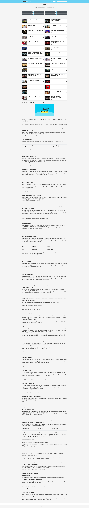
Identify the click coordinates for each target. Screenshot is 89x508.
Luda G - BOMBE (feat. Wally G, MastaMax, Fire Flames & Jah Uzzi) (58, 36)
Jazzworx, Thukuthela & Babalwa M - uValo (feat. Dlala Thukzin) (35, 47)
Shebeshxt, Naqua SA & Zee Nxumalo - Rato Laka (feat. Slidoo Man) (58, 75)
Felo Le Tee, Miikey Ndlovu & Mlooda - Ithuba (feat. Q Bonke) (35, 36)
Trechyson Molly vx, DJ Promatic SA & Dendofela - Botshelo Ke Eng (57, 20)
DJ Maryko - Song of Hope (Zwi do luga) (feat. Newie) (35, 31)
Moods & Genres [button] (43, 1)
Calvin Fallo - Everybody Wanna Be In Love (35, 91)
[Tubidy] (25, 2)
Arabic (39, 14)
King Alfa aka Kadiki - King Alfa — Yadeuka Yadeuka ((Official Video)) (35, 75)
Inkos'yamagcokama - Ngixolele (56, 58)
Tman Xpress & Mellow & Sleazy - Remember (58, 52)
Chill (50, 12)
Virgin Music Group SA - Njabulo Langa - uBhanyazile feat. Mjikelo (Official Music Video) (57, 91)
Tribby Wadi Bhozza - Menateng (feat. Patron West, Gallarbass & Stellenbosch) (58, 64)
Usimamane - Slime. (54, 85)
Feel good (61, 12)
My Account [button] (48, 1)
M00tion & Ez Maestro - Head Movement (34, 69)
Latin (38, 12)
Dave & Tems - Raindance (55, 47)
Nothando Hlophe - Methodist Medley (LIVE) (58, 30)
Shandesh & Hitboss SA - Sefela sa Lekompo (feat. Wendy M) (35, 64)
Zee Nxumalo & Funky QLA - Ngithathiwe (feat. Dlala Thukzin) (57, 42)
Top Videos (30, 1)
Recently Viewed (39, 1)
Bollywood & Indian (50, 14)
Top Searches (34, 1)
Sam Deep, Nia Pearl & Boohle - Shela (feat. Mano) (58, 69)
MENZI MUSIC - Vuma (31, 25)
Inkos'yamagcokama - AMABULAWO (34, 41)
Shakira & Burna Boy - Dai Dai (32, 19)
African (27, 12)
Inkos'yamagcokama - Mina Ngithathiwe (34, 80)
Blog (51, 1)
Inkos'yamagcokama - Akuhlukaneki (34, 96)
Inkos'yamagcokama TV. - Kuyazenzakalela (35, 58)
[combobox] (62, 1)
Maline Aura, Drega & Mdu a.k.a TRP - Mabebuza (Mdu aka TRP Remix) (57, 97)
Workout (27, 14)
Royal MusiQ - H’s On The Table (56, 25)
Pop (61, 14)
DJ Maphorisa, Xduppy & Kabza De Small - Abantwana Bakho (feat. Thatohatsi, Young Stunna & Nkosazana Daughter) (35, 53)
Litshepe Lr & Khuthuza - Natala (33, 85)
